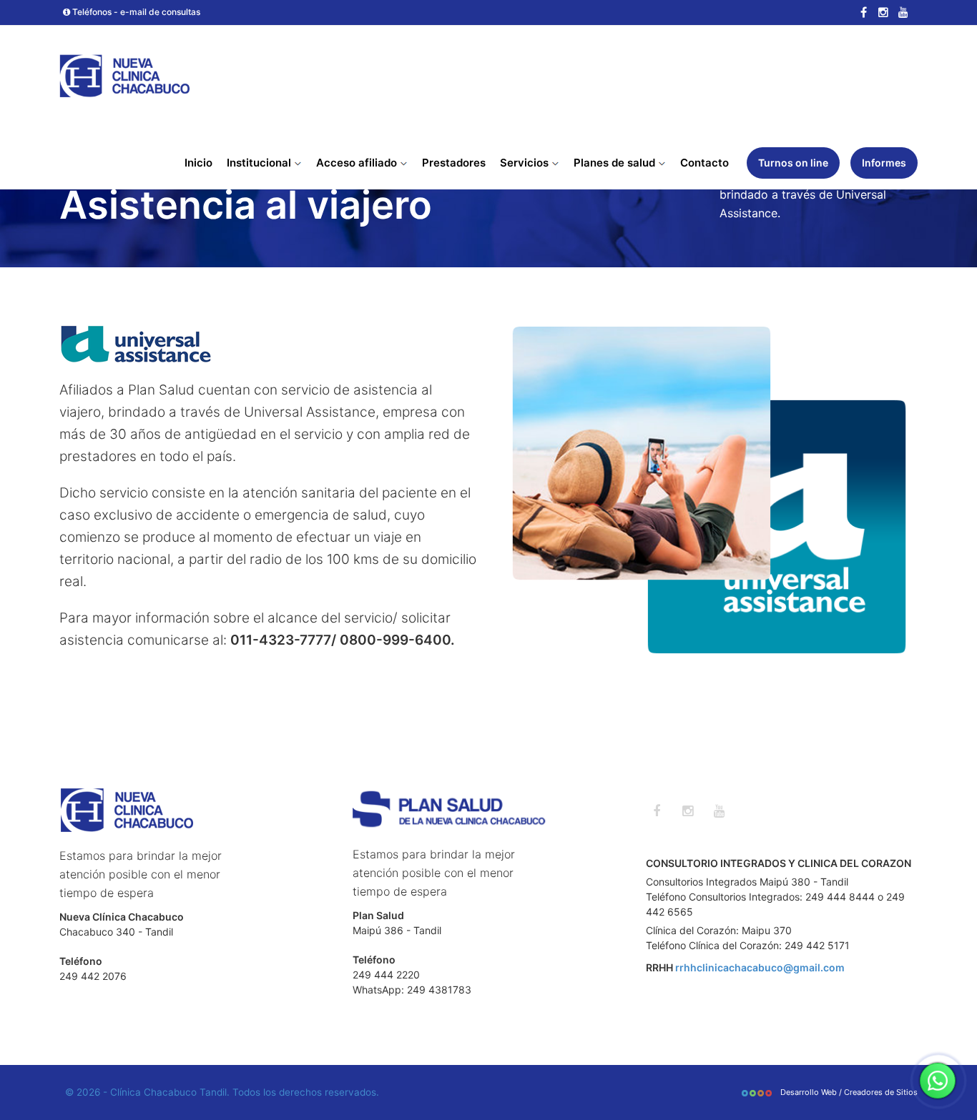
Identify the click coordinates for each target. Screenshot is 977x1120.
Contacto (704, 162)
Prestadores (454, 162)
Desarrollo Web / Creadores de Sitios (848, 1092)
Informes (884, 163)
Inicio (198, 162)
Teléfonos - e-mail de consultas (135, 11)
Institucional (260, 162)
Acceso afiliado (358, 162)
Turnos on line (793, 163)
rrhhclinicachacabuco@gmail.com (760, 967)
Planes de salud (616, 162)
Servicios (525, 162)
